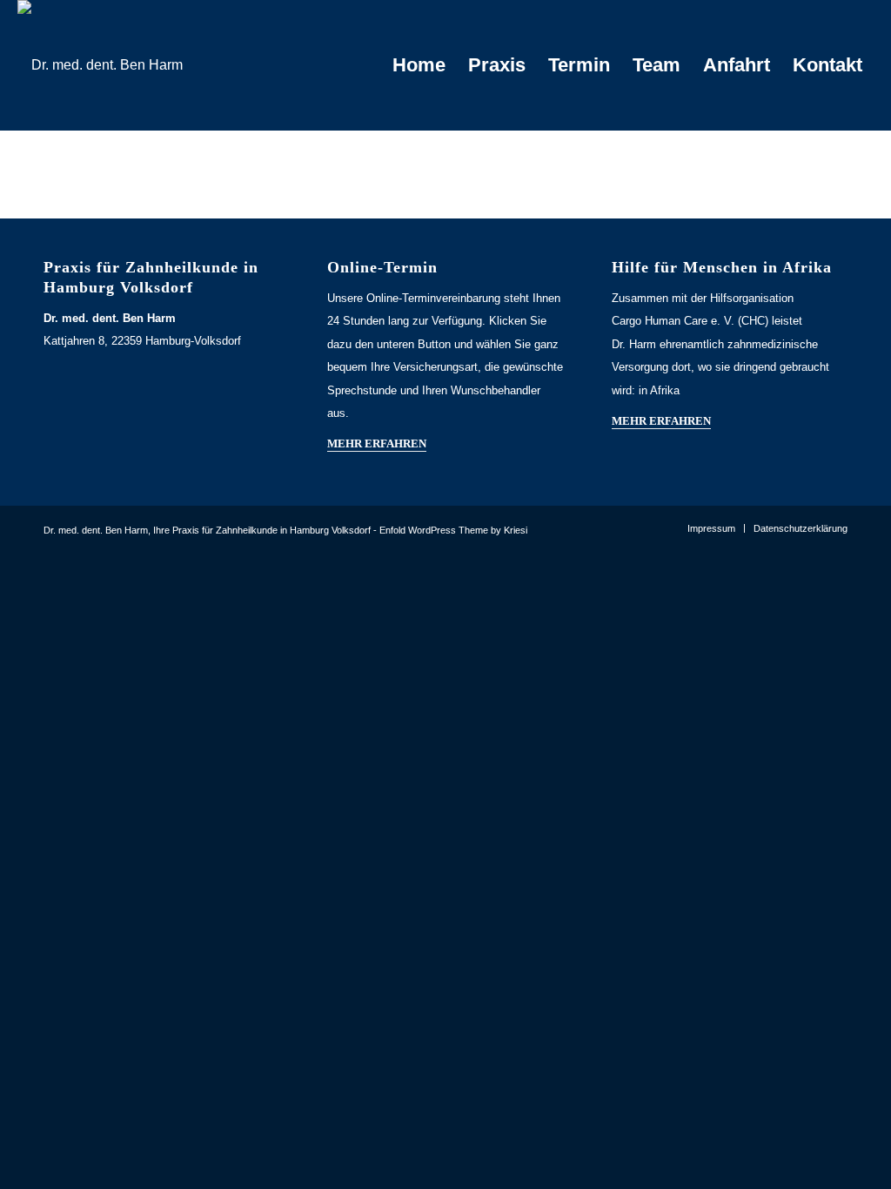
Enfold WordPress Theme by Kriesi (453, 530)
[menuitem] (419, 65)
